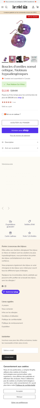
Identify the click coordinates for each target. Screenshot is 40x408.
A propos (5, 305)
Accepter (19, 391)
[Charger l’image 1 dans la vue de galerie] (20, 34)
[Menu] (2, 7)
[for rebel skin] (20, 7)
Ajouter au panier (19, 123)
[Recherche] (7, 7)
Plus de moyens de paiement (20, 136)
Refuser (19, 397)
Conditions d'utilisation (10, 316)
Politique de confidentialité (25, 385)
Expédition (6, 326)
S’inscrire (9, 357)
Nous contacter (7, 309)
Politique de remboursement (12, 323)
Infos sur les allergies (9, 312)
